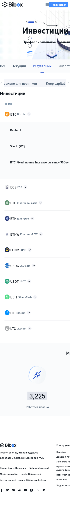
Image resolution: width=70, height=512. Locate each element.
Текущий (19, 66)
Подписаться (58, 4)
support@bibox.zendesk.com (32, 480)
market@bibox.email (31, 474)
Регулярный (42, 66)
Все (3, 66)
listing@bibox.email (39, 468)
